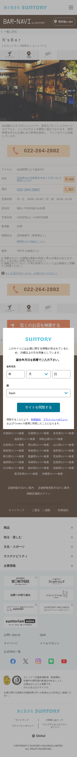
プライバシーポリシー (55, 419)
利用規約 (36, 419)
